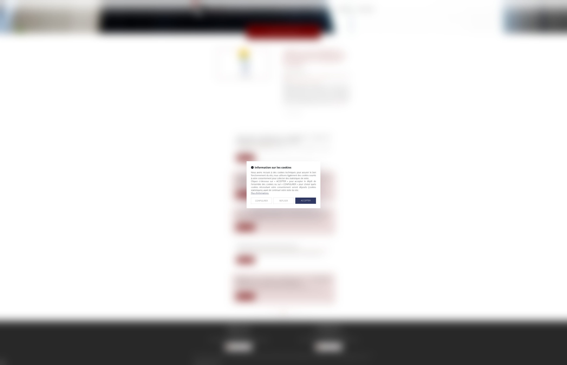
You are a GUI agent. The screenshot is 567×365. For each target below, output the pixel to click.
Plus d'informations (260, 193)
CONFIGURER (261, 200)
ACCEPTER (306, 200)
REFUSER (283, 200)
